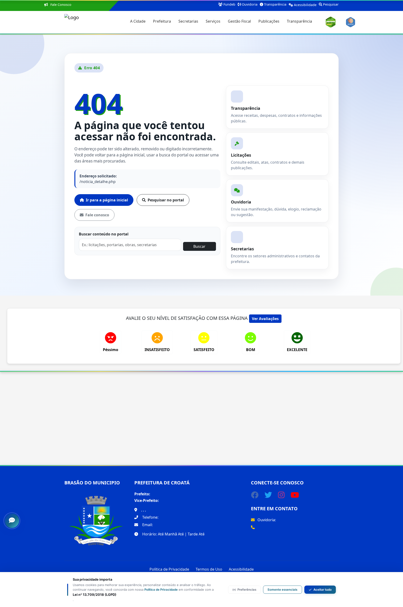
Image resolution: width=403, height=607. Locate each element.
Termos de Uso (209, 569)
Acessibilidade (241, 569)
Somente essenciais (282, 589)
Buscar (199, 246)
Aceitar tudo (322, 589)
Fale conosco (97, 214)
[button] (137, 22)
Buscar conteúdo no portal (104, 234)
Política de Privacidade (169, 569)
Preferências (246, 589)
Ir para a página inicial (107, 200)
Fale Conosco (60, 4)
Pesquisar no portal (166, 200)
